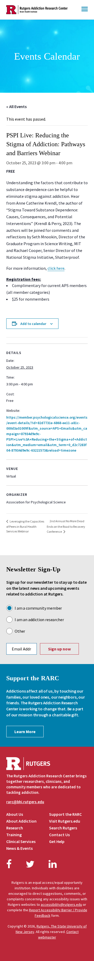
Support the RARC (65, 814)
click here (56, 268)
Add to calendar (33, 323)
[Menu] (84, 9)
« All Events (16, 106)
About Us (14, 814)
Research (14, 827)
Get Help (56, 841)
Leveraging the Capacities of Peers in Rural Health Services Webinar (25, 526)
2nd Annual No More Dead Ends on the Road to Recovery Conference (66, 526)
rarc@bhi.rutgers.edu (25, 801)
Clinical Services (21, 841)
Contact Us (59, 834)
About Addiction (21, 821)
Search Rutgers (63, 827)
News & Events (19, 848)
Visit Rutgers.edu (64, 821)
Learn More (25, 731)
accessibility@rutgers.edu (61, 904)
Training (14, 834)
